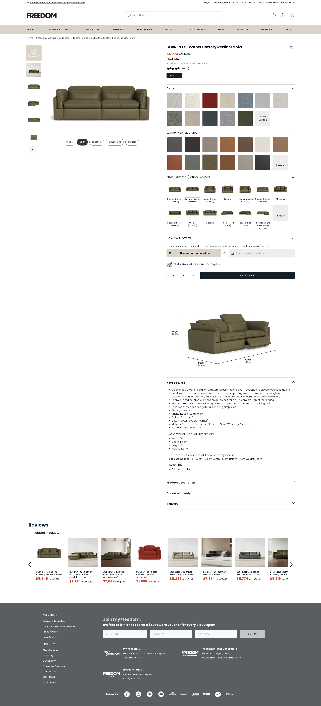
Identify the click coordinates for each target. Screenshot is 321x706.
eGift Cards (287, 2)
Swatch (132, 141)
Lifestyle (96, 141)
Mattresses (144, 29)
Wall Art (242, 29)
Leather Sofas (80, 38)
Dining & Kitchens (59, 29)
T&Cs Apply (202, 63)
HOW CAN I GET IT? (179, 238)
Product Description (181, 483)
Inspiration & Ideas (268, 2)
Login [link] (207, 2)
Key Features (176, 383)
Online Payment (221, 2)
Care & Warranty (179, 493)
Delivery (172, 504)
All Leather (64, 38)
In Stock (267, 29)
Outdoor (171, 29)
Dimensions (115, 141)
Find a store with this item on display (197, 264)
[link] (274, 15)
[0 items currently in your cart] (291, 15)
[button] (231, 238)
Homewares (197, 29)
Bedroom (118, 29)
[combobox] (262, 253)
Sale (288, 29)
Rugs (221, 29)
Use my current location (195, 253)
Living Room (91, 29)
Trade (252, 2)
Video (69, 141)
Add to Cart (247, 275)
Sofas (30, 29)
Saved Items (239, 2)
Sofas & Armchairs (46, 38)
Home (30, 38)
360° (82, 141)
